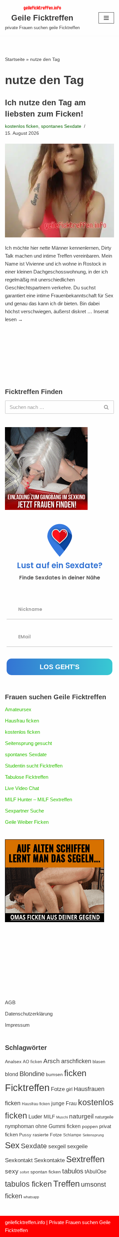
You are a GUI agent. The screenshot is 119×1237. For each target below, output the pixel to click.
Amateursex (18, 709)
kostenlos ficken (21, 126)
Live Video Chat (22, 788)
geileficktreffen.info (25, 1222)
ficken (75, 1073)
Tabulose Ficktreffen (26, 777)
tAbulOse (95, 1171)
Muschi (62, 1117)
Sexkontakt (19, 1160)
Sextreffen (85, 1159)
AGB (10, 1002)
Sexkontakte (49, 1160)
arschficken (76, 1061)
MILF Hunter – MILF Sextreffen (38, 799)
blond (11, 1074)
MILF (49, 1116)
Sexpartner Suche (24, 811)
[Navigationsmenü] (106, 18)
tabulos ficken (28, 1184)
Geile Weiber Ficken (27, 822)
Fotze (58, 1089)
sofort (24, 1172)
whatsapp (31, 1197)
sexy (12, 1171)
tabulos (72, 1171)
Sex (12, 1145)
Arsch (51, 1061)
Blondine (32, 1073)
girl (69, 1089)
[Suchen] (106, 407)
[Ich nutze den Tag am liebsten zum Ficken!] (59, 190)
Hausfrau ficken (22, 720)
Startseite (15, 59)
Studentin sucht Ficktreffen (33, 765)
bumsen (54, 1074)
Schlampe (72, 1135)
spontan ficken (45, 1171)
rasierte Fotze (47, 1134)
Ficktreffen (27, 1087)
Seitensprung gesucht (28, 743)
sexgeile (77, 1146)
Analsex (13, 1061)
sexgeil (57, 1146)
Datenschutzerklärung (29, 1013)
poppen (90, 1126)
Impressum (17, 1025)
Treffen (66, 1184)
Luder (35, 1116)
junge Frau (64, 1103)
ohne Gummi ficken (58, 1126)
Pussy (25, 1135)
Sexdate (34, 1146)
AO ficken (32, 1061)
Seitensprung (93, 1135)
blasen (99, 1061)
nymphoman (19, 1126)
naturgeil (81, 1116)
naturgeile (104, 1117)
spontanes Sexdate (61, 126)
